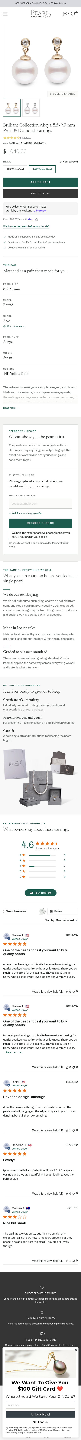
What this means (15, 326)
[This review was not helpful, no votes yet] (74, 991)
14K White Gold (15, 169)
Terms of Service (33, 1432)
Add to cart (41, 182)
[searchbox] (21, 911)
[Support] (65, 13)
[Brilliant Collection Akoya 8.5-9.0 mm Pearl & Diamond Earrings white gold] (31, 108)
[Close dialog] (75, 1350)
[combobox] (61, 920)
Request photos (40, 523)
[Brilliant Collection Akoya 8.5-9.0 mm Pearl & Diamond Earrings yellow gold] (12, 108)
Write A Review (41, 892)
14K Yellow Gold (42, 169)
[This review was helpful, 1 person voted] (67, 1130)
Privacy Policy (17, 1432)
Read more (14, 1052)
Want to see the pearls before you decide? (26, 226)
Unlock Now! (40, 1414)
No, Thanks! (40, 1422)
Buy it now (40, 193)
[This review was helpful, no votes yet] (67, 991)
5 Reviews (25, 137)
